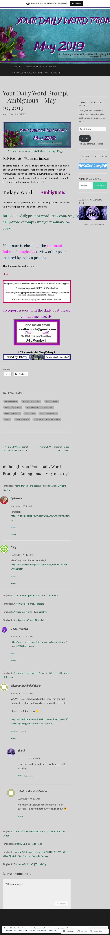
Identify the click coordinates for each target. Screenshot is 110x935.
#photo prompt (13, 407)
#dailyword (52, 401)
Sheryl (23, 114)
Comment (61, 904)
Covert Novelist (19, 628)
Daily (7, 419)
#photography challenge (40, 407)
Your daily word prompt (47, 419)
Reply (13, 535)
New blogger (22, 419)
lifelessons (16, 498)
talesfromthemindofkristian (26, 685)
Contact (15, 67)
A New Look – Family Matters (28, 603)
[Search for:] (93, 185)
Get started (76, 3)
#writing (30, 413)
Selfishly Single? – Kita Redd (27, 843)
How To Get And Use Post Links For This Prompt (36, 73)
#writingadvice (49, 413)
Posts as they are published (41, 67)
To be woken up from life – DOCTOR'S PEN (35, 595)
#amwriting (11, 401)
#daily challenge (32, 401)
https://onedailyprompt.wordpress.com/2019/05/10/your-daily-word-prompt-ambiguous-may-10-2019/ (48, 221)
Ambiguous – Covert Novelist (28, 620)
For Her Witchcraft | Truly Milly (29, 864)
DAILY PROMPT (16, 393)
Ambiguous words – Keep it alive (30, 611)
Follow (85, 138)
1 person (22, 731)
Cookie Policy (52, 930)
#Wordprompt (12, 413)
